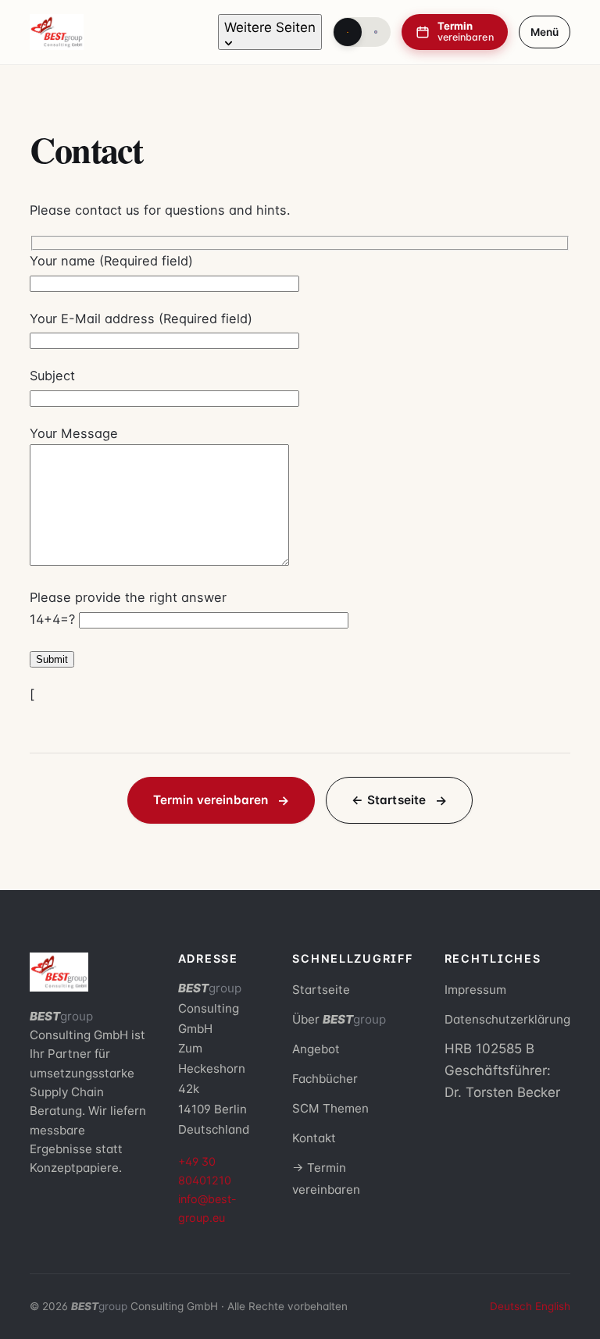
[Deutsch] (347, 32)
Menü (544, 32)
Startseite (321, 989)
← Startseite (389, 799)
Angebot (316, 1049)
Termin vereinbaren (211, 799)
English (552, 1306)
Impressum (475, 989)
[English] (375, 32)
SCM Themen (330, 1108)
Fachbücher (325, 1078)
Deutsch (511, 1306)
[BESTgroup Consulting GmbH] (56, 32)
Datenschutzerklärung (507, 1019)
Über (339, 1019)
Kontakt (314, 1138)
